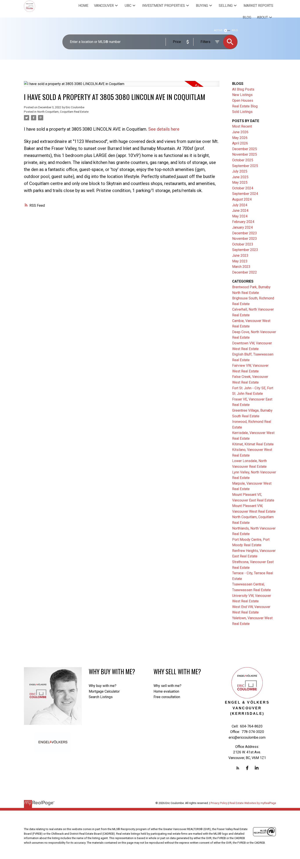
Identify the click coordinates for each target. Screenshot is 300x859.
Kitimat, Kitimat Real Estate (253, 444)
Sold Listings (242, 112)
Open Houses (242, 100)
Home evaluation (166, 691)
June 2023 (240, 255)
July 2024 (239, 205)
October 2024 (242, 188)
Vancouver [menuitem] (104, 6)
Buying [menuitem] (202, 6)
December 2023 (244, 233)
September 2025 (245, 166)
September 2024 (245, 194)
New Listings (242, 95)
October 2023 (242, 244)
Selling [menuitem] (226, 6)
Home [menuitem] (83, 6)
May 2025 (240, 182)
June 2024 (240, 210)
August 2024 (242, 199)
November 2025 (244, 154)
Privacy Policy (219, 803)
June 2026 (240, 132)
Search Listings (101, 697)
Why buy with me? (102, 686)
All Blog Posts (243, 89)
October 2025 (242, 160)
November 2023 (244, 239)
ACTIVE (218, 30)
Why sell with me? (167, 686)
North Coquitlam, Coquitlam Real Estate (63, 111)
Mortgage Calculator (104, 691)
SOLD (235, 30)
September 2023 (245, 250)
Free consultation (167, 697)
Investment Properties (163, 6)
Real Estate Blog (245, 106)
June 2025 (240, 177)
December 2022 (244, 272)
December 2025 (244, 149)
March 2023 (241, 267)
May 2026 (240, 138)
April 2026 (240, 143)
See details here (163, 129)
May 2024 (240, 216)
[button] (238, 768)
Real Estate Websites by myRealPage (253, 803)
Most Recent (242, 126)
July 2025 (239, 171)
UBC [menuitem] (128, 6)
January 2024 (242, 227)
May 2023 (240, 261)
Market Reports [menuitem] (258, 6)
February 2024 (243, 222)
